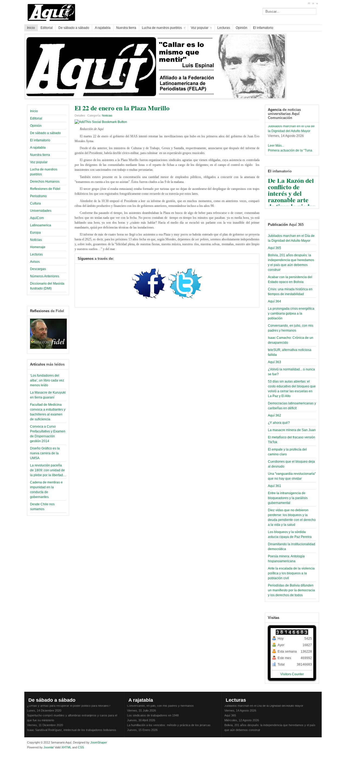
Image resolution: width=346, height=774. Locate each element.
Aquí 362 (274, 415)
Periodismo (38, 196)
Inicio (34, 111)
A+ (309, 3)
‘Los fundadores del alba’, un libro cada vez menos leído (47, 380)
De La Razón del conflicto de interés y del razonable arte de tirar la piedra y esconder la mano (292, 197)
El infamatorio (40, 140)
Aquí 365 (274, 248)
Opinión (36, 126)
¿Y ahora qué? (279, 423)
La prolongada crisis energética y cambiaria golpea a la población (291, 313)
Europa (35, 232)
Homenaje (37, 247)
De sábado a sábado (45, 133)
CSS (81, 747)
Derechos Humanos (44, 181)
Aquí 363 (274, 362)
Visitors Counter (292, 674)
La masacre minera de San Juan (292, 430)
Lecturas (36, 254)
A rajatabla (38, 147)
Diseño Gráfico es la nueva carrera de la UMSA (45, 453)
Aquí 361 (274, 486)
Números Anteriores (44, 276)
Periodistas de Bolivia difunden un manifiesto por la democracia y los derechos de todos (291, 590)
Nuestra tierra (40, 155)
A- (317, 3)
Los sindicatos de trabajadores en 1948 (153, 712)
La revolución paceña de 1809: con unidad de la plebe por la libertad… (48, 470)
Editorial (36, 118)
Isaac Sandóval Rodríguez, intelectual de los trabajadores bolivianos (71, 727)
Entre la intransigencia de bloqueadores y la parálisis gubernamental (288, 498)
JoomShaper (98, 742)
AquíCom (37, 218)
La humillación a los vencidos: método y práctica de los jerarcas (169, 722)
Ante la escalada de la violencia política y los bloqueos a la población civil (291, 573)
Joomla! (48, 747)
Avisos (35, 262)
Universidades (40, 211)
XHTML (66, 747)
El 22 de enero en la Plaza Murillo (122, 107)
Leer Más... (276, 143)
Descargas (38, 269)
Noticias (36, 240)
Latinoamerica (40, 225)
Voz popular (39, 162)
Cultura (35, 203)
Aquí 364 (274, 301)
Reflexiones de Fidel (45, 189)
